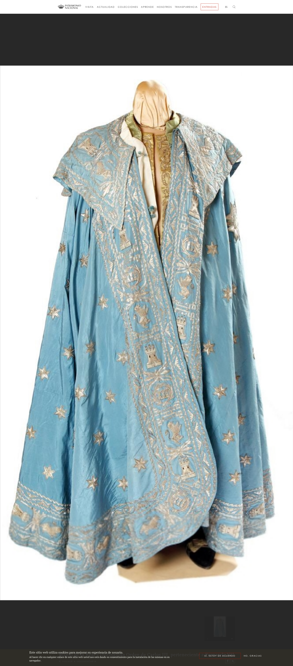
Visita (89, 6)
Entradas (209, 6)
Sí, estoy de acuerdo (219, 655)
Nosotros (164, 6)
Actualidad (106, 6)
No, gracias (253, 655)
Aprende (147, 6)
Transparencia (186, 6)
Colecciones (128, 6)
